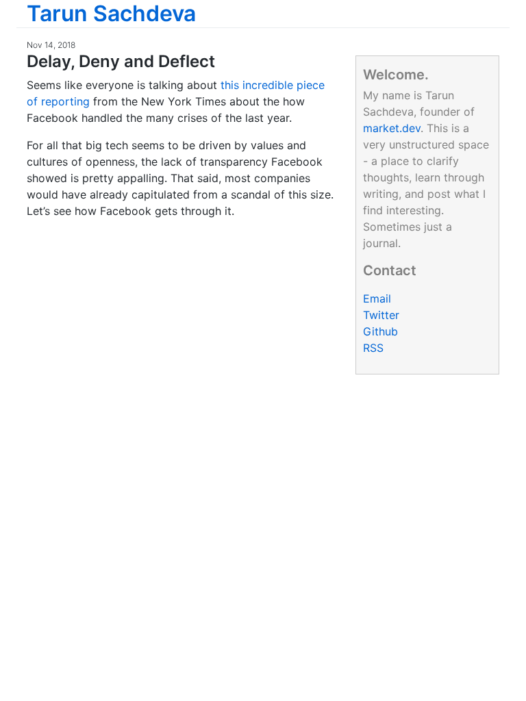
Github (380, 331)
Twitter (381, 315)
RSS (373, 348)
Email (377, 298)
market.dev (392, 128)
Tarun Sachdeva (111, 13)
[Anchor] (223, 59)
